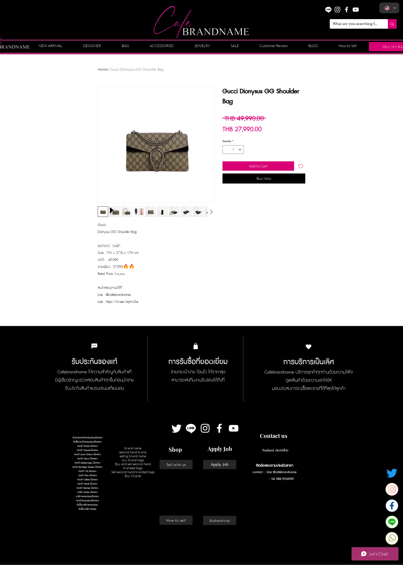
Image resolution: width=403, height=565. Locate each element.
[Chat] (94, 346)
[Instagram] (337, 9)
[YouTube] (355, 9)
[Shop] (196, 346)
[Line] (191, 428)
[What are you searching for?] (392, 24)
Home (103, 69)
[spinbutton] (233, 150)
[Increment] (240, 150)
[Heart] (309, 346)
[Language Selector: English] (389, 8)
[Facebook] (219, 428)
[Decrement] (226, 150)
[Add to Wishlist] (300, 166)
